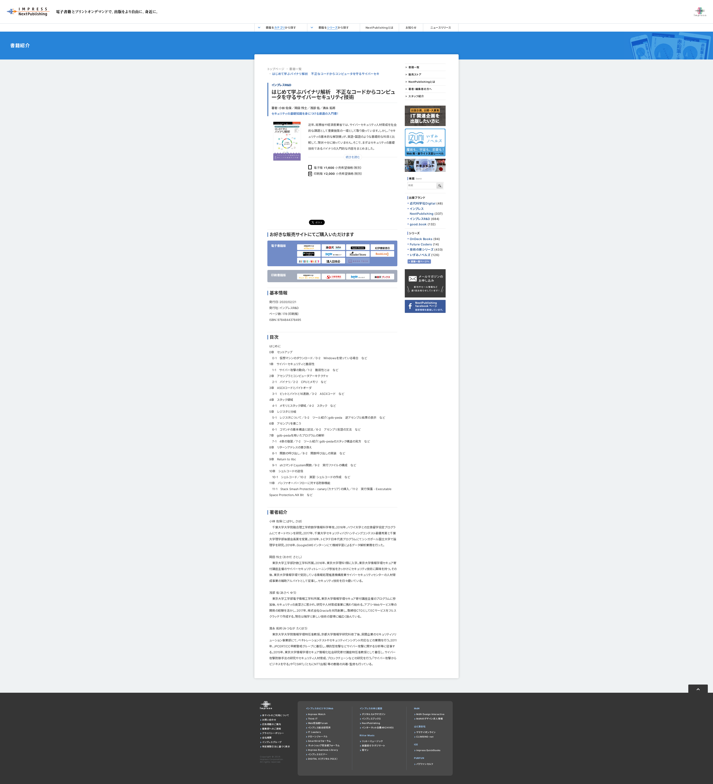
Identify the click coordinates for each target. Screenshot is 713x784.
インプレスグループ (272, 742)
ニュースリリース (440, 27)
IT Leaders (314, 732)
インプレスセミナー (318, 754)
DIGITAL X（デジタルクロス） (323, 758)
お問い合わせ (269, 719)
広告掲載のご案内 (271, 724)
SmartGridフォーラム (319, 741)
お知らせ (411, 27)
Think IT (313, 718)
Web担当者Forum (318, 723)
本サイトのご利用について (275, 715)
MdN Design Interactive (430, 714)
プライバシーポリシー (273, 733)
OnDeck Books (421, 239)
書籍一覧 (295, 69)
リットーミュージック (372, 741)
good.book (418, 224)
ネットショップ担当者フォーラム (324, 745)
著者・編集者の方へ (420, 89)
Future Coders (421, 244)
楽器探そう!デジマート (373, 745)
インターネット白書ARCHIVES (378, 727)
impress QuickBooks (428, 750)
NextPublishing (371, 723)
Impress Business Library (323, 749)
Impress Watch (316, 714)
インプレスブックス (371, 718)
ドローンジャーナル (318, 736)
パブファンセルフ (424, 764)
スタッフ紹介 (416, 96)
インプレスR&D (281, 85)
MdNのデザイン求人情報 (429, 718)
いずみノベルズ (420, 255)
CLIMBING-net (425, 736)
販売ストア (414, 74)
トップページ (275, 69)
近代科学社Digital (423, 203)
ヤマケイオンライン (426, 732)
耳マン (365, 750)
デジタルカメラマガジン (374, 714)
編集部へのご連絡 (271, 728)
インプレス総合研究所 (319, 727)
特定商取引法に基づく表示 (276, 746)
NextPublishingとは (379, 27)
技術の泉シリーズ (421, 249)
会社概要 (267, 737)
